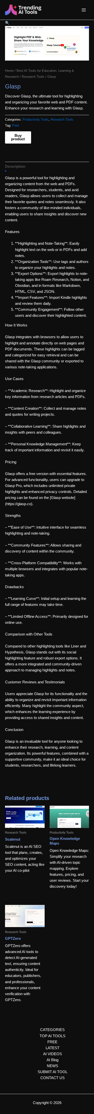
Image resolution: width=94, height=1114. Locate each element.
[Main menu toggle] (83, 10)
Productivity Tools (36, 119)
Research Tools (33, 77)
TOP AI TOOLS (52, 1036)
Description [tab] (15, 166)
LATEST (52, 1048)
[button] (7, 23)
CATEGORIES (52, 1030)
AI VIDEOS (52, 1054)
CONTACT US (52, 1078)
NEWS (52, 1066)
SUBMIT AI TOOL (52, 1072)
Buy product (18, 137)
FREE (52, 1042)
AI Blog (52, 1060)
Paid (15, 125)
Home (9, 71)
